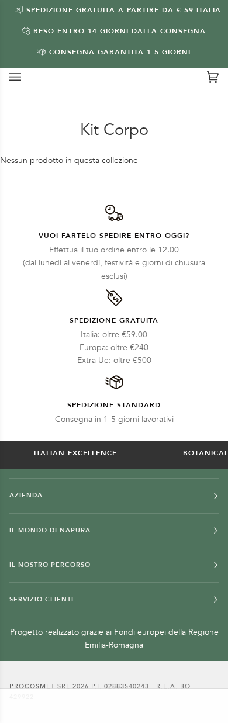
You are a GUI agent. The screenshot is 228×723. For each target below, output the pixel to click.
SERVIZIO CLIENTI (41, 599)
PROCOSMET (33, 686)
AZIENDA (26, 495)
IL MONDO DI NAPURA (50, 530)
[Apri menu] (26, 77)
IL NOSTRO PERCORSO (50, 565)
